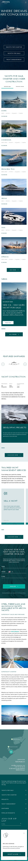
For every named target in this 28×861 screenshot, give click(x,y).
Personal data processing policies (11, 848)
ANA (3, 227)
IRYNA (4, 198)
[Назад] (3, 364)
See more (13, 270)
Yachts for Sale (14, 53)
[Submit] (20, 824)
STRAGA (5, 257)
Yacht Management (14, 59)
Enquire (13, 586)
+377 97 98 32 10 (19, 767)
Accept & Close (13, 854)
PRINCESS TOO (8, 169)
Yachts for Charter (14, 47)
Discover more (13, 455)
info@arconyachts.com (18, 765)
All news (13, 334)
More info (6, 520)
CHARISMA (6, 140)
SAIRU (4, 111)
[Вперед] (25, 364)
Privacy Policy (22, 593)
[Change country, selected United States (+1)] (10, 572)
